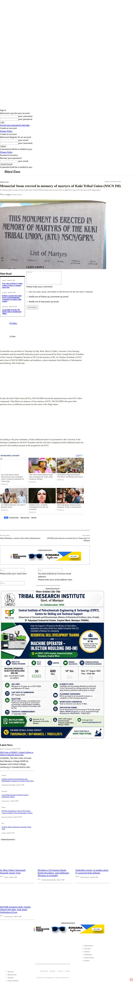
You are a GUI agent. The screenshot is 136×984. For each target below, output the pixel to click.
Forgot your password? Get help (14, 125)
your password (25, 119)
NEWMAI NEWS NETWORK (8, 785)
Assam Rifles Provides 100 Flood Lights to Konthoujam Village (11, 311)
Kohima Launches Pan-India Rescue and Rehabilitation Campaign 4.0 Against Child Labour (12, 298)
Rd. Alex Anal (8, 748)
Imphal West (5, 306)
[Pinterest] (53, 195)
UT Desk (8, 194)
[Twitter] (10, 956)
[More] (68, 194)
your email (23, 140)
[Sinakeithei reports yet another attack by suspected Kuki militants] (92, 856)
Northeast (2, 182)
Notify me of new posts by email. (44, 301)
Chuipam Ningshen (84, 877)
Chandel (4, 280)
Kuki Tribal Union (14, 517)
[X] (46, 195)
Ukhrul (77, 876)
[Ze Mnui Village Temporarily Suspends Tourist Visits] (17, 856)
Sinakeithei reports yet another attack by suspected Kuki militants (91, 871)
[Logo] (12, 171)
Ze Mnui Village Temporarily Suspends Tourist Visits (13, 871)
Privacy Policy (6, 131)
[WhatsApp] (60, 195)
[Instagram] (16, 956)
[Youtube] (22, 956)
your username (25, 116)
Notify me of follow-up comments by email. (49, 296)
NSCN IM (33, 517)
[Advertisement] (42, 381)
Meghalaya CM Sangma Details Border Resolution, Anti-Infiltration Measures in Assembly (53, 873)
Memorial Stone (25, 517)
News (7, 182)
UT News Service (6, 800)
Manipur (4, 807)
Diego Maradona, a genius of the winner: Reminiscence (20, 538)
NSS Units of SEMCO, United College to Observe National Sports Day (12, 285)
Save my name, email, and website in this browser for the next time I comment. (61, 292)
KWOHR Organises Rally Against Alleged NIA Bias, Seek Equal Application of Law (15, 909)
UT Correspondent (8, 916)
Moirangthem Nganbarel (7, 817)
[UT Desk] (2, 194)
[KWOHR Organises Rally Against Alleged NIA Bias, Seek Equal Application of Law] (17, 892)
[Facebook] (39, 195)
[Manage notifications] (131, 979)
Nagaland (4, 292)
